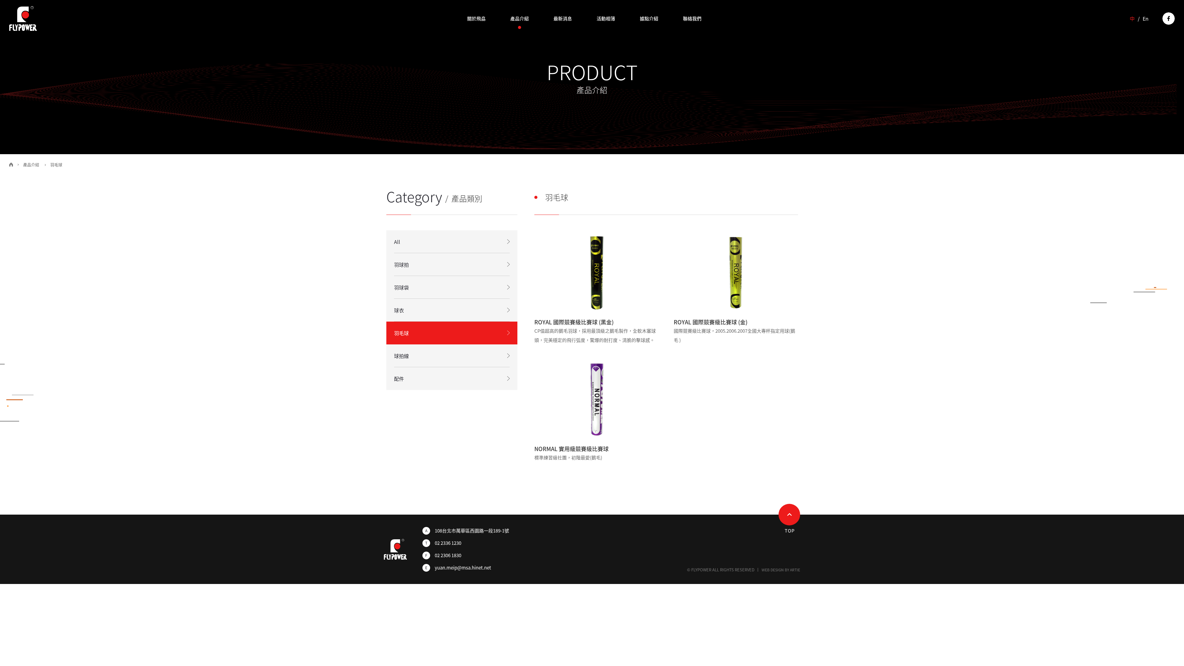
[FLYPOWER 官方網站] (23, 18)
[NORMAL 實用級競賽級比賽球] (596, 398)
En (1146, 18)
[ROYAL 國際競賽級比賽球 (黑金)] (596, 271)
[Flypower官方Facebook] (1168, 18)
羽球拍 (401, 264)
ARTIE (795, 570)
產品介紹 (519, 18)
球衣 (399, 310)
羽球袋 (401, 287)
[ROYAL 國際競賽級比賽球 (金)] (736, 271)
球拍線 (401, 356)
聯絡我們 (692, 18)
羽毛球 (401, 333)
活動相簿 (606, 18)
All (397, 241)
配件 (399, 378)
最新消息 (562, 18)
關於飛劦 (476, 18)
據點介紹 (649, 18)
